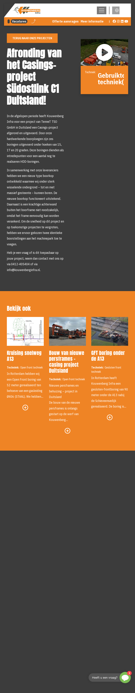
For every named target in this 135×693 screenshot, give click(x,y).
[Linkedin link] (122, 21)
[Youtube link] (126, 21)
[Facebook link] (114, 21)
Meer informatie (92, 21)
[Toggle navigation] (101, 10)
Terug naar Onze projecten (32, 38)
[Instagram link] (118, 21)
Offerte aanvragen (65, 21)
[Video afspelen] (104, 52)
